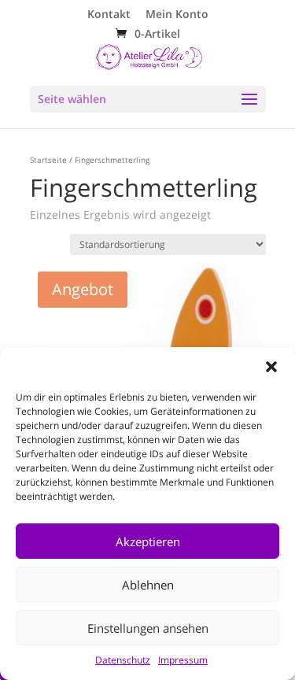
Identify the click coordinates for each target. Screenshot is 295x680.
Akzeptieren (148, 541)
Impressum (183, 660)
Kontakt (109, 15)
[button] (271, 367)
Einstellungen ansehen (147, 628)
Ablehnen (148, 585)
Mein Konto (177, 15)
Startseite (48, 159)
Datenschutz (122, 660)
